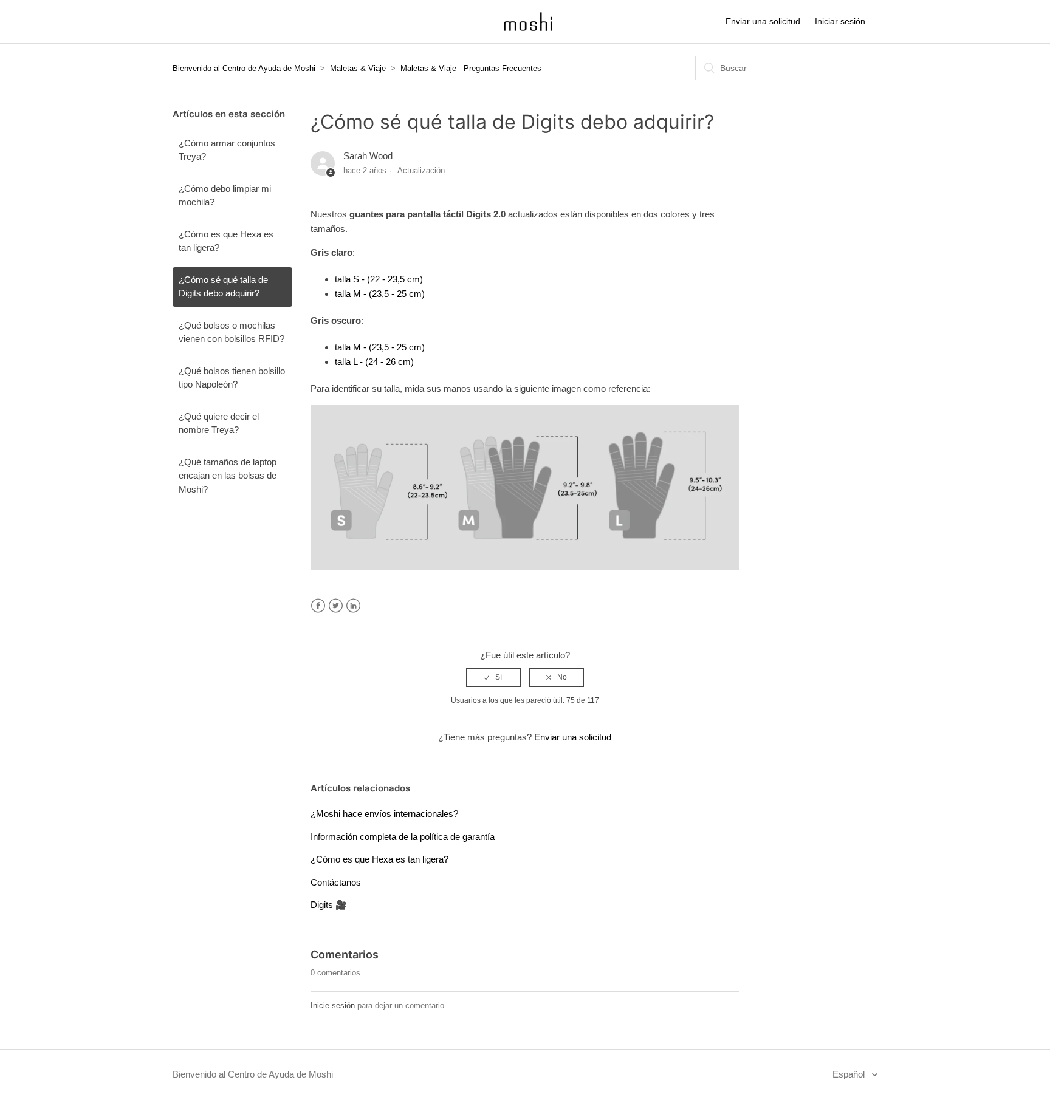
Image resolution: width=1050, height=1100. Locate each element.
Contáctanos (336, 882)
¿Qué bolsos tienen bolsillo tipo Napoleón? (232, 378)
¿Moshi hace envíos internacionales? (384, 813)
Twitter (335, 605)
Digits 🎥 (329, 905)
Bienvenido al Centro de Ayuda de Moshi (244, 68)
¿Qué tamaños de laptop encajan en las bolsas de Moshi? (227, 475)
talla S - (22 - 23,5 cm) (379, 279)
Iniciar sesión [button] (840, 21)
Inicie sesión (333, 1005)
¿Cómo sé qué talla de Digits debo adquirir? (223, 287)
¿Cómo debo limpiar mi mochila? (225, 195)
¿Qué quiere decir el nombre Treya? (219, 423)
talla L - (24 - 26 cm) (374, 362)
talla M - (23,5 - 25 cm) (380, 294)
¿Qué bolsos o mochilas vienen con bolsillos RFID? (231, 332)
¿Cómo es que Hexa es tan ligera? (226, 241)
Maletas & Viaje (358, 68)
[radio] (493, 677)
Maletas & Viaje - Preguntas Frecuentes (470, 68)
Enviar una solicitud (763, 21)
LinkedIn (353, 605)
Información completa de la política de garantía (403, 837)
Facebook (318, 605)
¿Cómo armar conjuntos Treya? (227, 150)
